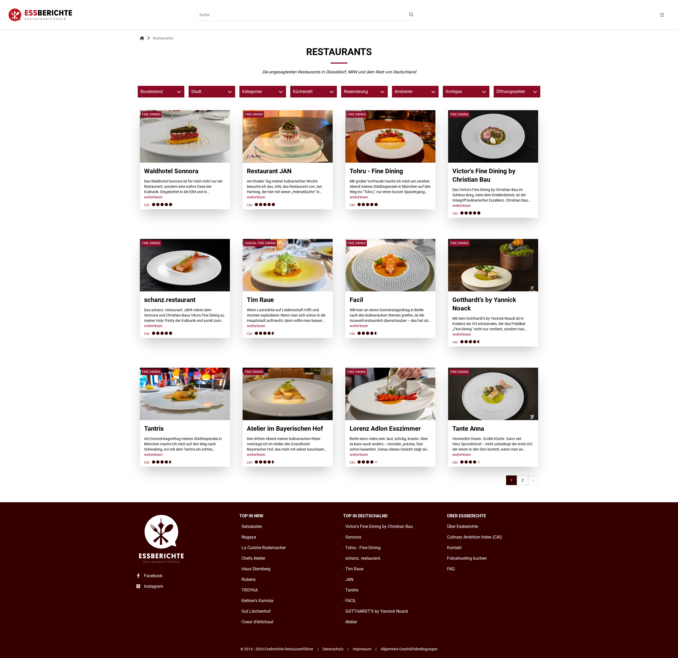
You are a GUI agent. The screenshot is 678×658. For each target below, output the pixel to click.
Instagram (153, 586)
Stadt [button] (196, 91)
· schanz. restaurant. (362, 558)
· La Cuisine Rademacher (262, 547)
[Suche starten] (411, 14)
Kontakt (454, 547)
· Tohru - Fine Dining (362, 547)
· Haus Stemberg (254, 568)
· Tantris (350, 590)
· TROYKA (248, 590)
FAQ (451, 568)
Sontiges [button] (453, 91)
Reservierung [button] (356, 91)
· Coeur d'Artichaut (256, 621)
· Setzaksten (250, 526)
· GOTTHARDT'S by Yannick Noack (375, 611)
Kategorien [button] (252, 91)
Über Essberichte (462, 526)
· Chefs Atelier (252, 558)
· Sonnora (352, 537)
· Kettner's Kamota (256, 600)
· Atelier (350, 621)
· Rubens (247, 579)
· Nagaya (247, 537)
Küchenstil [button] (303, 91)
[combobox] (306, 15)
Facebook (152, 575)
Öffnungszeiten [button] (510, 91)
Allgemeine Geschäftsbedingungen (409, 649)
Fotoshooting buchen (467, 558)
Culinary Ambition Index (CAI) (474, 537)
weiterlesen (153, 197)
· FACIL (349, 600)
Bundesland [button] (151, 91)
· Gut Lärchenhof (255, 611)
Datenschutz (333, 649)
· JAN (348, 579)
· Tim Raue (353, 568)
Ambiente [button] (403, 91)
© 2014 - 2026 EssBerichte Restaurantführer (276, 649)
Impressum (362, 649)
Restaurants (163, 38)
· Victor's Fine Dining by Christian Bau (378, 526)
